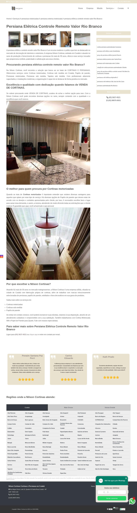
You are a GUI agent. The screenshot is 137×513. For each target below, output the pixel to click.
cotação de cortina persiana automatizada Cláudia (112, 67)
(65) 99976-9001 (125, 1)
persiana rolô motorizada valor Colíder (108, 63)
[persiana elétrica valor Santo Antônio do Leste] (14, 39)
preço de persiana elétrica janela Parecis (109, 55)
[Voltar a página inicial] (17, 8)
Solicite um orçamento (113, 33)
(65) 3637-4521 (113, 1)
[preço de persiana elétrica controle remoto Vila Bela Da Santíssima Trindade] (65, 39)
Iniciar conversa (111, 498)
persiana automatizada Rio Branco (107, 85)
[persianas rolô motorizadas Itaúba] (48, 39)
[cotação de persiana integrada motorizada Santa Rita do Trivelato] (82, 39)
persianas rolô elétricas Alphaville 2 (107, 77)
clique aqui (33, 334)
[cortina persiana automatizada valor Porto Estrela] (31, 39)
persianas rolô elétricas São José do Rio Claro (110, 81)
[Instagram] (1, 256)
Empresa (89, 8)
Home (80, 8)
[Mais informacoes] (128, 8)
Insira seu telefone (111, 488)
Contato (121, 8)
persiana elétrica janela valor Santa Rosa (109, 59)
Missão (99, 8)
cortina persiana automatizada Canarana (109, 47)
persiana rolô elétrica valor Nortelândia (108, 51)
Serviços (109, 8)
